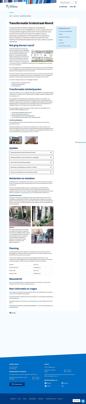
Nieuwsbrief (61, 43)
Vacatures (60, 398)
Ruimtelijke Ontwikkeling (25, 16)
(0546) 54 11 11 (52, 367)
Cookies (24, 398)
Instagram (66, 383)
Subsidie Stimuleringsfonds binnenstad (20, 114)
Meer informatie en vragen (64, 45)
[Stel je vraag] (83, 401)
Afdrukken (13, 312)
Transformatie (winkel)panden (65, 31)
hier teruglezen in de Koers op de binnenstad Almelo (19, 53)
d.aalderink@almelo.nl (25, 131)
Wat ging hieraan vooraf (64, 28)
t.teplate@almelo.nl (13, 307)
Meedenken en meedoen (64, 37)
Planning (61, 40)
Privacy (19, 398)
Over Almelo (16, 16)
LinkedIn (49, 386)
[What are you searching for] (76, 2)
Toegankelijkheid (32, 398)
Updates (60, 34)
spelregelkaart (14, 96)
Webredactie (40, 398)
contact (51, 376)
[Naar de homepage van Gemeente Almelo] (11, 7)
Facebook (49, 383)
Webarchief (13, 398)
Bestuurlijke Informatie (51, 398)
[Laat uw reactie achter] (80, 142)
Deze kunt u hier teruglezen (22, 61)
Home (10, 16)
